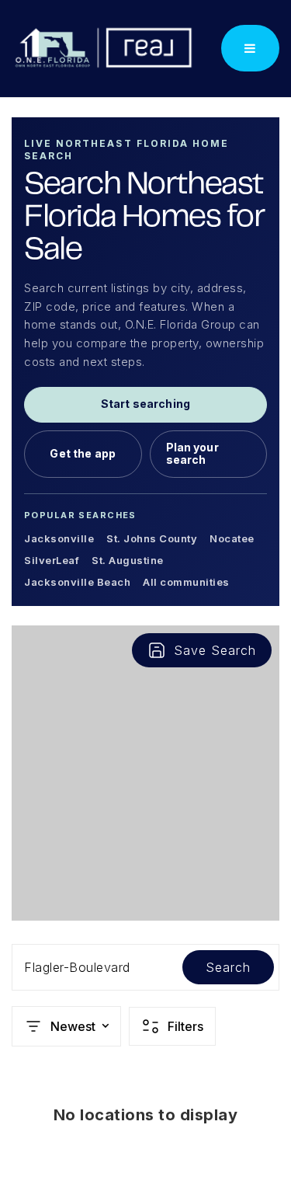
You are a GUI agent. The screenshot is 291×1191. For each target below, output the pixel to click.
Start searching (145, 403)
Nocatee (232, 538)
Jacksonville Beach (77, 582)
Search (228, 967)
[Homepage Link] (103, 47)
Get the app (83, 453)
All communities (186, 582)
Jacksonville (59, 538)
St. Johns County (151, 538)
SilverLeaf (51, 560)
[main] (145, 644)
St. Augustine (128, 560)
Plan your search (192, 454)
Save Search (215, 650)
